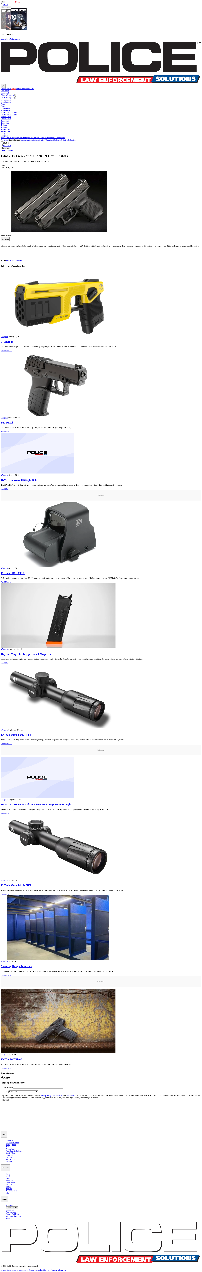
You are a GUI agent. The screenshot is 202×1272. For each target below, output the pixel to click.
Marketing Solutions (60, 140)
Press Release (34, 140)
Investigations (6, 100)
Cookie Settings (14, 140)
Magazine (19, 138)
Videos (27, 2)
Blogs (13, 138)
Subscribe (4, 39)
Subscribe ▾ (6, 7)
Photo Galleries (56, 138)
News (17, 2)
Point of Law (6, 108)
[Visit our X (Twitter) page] (4, 1078)
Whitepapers (27, 138)
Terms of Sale (27, 1270)
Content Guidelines (46, 140)
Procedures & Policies (9, 112)
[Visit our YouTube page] (9, 1078)
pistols (8, 260)
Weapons (4, 133)
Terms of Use (17, 1270)
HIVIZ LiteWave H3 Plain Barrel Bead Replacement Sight (36, 804)
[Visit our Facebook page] (2, 1078)
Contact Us (25, 140)
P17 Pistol (7, 422)
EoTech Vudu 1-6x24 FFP (16, 734)
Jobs (63, 138)
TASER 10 (7, 341)
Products (47, 138)
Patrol (3, 104)
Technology (5, 121)
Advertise (4, 140)
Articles (22, 2)
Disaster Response (7, 95)
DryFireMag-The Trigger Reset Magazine (26, 654)
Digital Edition (14, 39)
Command (5, 91)
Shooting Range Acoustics (16, 966)
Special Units (6, 117)
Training (4, 125)
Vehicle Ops (5, 129)
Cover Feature (10, 2)
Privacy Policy (6, 1270)
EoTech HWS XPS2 (13, 573)
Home (3, 150)
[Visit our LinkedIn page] (7, 1078)
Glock (13, 260)
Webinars (33, 2)
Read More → (6, 351)
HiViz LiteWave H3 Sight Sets (19, 480)
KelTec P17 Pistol (11, 1059)
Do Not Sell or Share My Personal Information (49, 1270)
